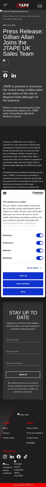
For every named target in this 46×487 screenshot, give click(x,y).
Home (5, 16)
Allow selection (23, 284)
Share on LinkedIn (13, 75)
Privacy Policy (32, 428)
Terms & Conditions (34, 433)
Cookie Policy (32, 438)
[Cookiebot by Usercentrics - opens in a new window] (32, 193)
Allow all (23, 276)
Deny (23, 292)
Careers (6, 433)
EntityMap (30, 443)
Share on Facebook (5, 75)
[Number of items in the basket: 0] (39, 6)
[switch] (39, 243)
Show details (32, 268)
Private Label (8, 438)
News (11, 16)
